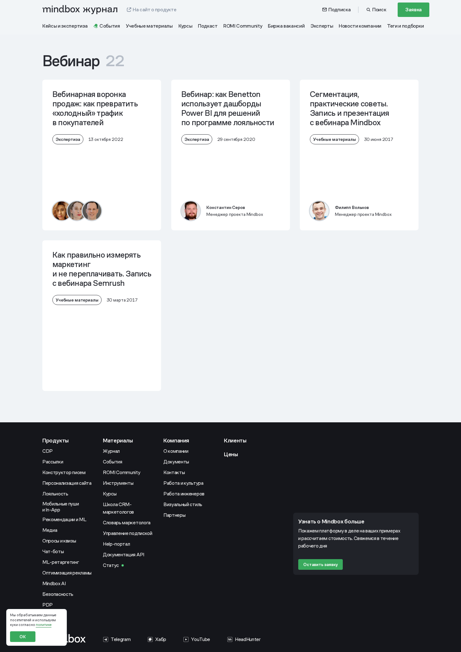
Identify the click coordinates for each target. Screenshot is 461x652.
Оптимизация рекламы (67, 572)
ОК (22, 636)
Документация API (123, 554)
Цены (231, 454)
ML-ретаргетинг (60, 562)
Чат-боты (53, 551)
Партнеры (174, 515)
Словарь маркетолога (127, 522)
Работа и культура (183, 483)
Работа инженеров (183, 493)
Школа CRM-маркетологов (118, 508)
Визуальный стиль (182, 504)
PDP (47, 604)
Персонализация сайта (67, 483)
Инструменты (118, 483)
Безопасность (57, 594)
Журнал (111, 451)
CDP (47, 451)
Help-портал (116, 544)
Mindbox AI (54, 583)
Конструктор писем (64, 472)
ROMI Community (121, 472)
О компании (175, 451)
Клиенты (235, 440)
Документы (176, 461)
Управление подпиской (127, 533)
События (112, 461)
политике (43, 624)
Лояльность (55, 493)
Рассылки (52, 461)
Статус (111, 565)
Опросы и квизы (59, 540)
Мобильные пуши (61, 507)
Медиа (49, 530)
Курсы (109, 493)
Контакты (174, 472)
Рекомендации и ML (64, 519)
